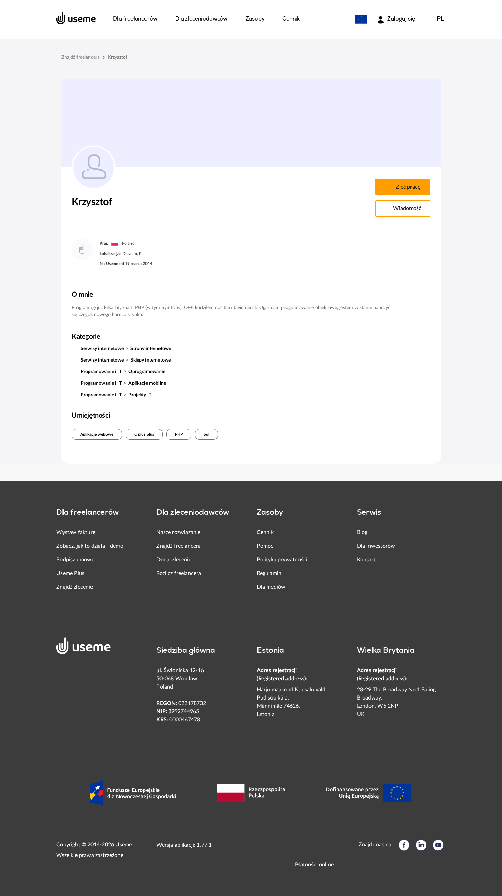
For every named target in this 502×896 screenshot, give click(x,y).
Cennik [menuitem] (291, 19)
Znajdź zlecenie (74, 587)
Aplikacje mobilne (147, 383)
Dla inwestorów (376, 546)
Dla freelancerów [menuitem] (135, 19)
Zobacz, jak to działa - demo (89, 546)
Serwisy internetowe (102, 348)
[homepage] (76, 18)
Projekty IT (139, 395)
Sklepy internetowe (150, 360)
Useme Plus (70, 573)
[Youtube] (438, 845)
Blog (362, 532)
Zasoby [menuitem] (255, 19)
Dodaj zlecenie (173, 559)
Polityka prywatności (282, 559)
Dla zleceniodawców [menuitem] (201, 19)
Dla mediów (271, 587)
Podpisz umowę (75, 559)
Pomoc (265, 546)
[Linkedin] (421, 845)
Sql (206, 434)
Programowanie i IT (101, 371)
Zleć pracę (408, 187)
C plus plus (144, 434)
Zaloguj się (401, 19)
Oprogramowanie (146, 371)
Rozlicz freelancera (178, 573)
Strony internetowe (150, 348)
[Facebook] (404, 845)
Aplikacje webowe (96, 434)
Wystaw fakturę (75, 532)
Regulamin (269, 573)
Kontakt (366, 559)
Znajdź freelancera (80, 57)
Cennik (265, 532)
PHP (179, 434)
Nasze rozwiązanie (178, 532)
